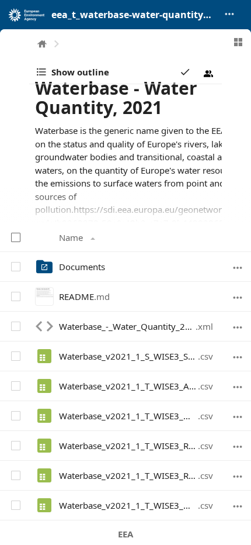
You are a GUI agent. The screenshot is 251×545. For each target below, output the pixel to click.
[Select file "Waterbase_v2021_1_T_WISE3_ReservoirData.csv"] (15, 475)
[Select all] (16, 237)
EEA (125, 534)
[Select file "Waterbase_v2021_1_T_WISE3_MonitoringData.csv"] (15, 415)
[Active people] (208, 74)
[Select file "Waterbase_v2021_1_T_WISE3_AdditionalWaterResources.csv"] (15, 385)
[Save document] (185, 72)
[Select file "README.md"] (15, 296)
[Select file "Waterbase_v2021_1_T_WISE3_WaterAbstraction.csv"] (15, 504)
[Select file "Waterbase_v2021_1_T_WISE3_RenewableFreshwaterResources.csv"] (15, 445)
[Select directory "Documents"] (15, 266)
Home (42, 44)
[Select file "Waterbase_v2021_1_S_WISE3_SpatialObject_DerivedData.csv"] (15, 355)
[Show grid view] (238, 42)
